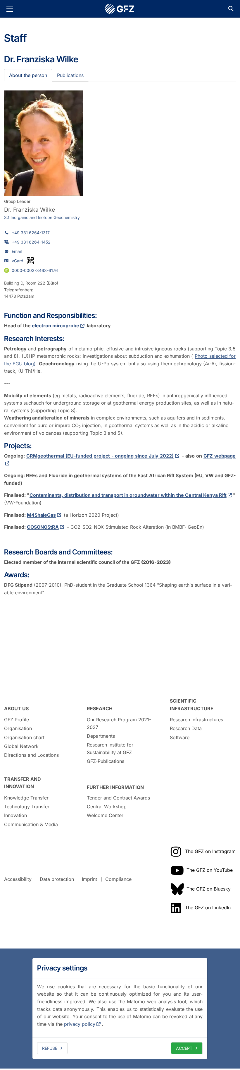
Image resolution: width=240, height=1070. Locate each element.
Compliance (118, 879)
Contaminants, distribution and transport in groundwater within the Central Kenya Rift (128, 495)
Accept (184, 1048)
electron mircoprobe (55, 325)
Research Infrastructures (196, 720)
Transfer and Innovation (22, 783)
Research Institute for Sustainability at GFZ (110, 748)
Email (17, 251)
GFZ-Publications (105, 761)
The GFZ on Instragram (210, 851)
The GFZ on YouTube (210, 870)
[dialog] (120, 1008)
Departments (101, 736)
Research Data (186, 728)
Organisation (18, 728)
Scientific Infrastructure (191, 704)
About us (16, 708)
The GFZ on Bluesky (209, 889)
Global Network (21, 746)
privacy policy (79, 1024)
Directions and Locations (31, 755)
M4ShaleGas (41, 515)
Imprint (89, 879)
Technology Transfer (26, 806)
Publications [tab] (70, 75)
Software (179, 737)
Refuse (49, 1048)
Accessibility (18, 879)
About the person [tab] (28, 75)
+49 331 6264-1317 (31, 232)
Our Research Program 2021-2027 (119, 723)
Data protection (57, 879)
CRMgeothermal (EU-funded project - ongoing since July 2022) (100, 456)
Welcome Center (105, 815)
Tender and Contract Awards (118, 798)
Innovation (15, 815)
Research (100, 708)
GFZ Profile (16, 720)
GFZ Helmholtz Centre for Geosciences (120, 9)
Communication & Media (31, 824)
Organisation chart (24, 737)
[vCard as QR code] (30, 260)
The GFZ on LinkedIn (208, 907)
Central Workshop (107, 806)
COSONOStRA (43, 527)
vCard (17, 260)
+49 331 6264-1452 (31, 241)
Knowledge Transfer (26, 798)
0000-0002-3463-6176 (35, 270)
